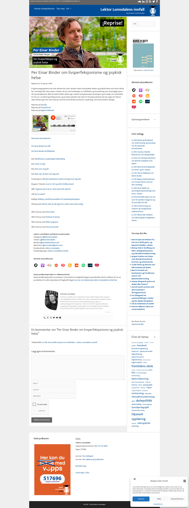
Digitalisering (137, 354)
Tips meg (60, 9)
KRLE (133, 372)
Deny (159, 499)
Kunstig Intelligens (141, 373)
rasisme (143, 388)
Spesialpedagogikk (140, 407)
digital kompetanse (138, 357)
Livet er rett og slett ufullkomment (60, 184)
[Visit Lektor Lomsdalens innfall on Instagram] (147, 2)
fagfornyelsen (137, 362)
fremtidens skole (142, 366)
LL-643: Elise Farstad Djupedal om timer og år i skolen (143, 168)
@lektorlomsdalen (50, 237)
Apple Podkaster (47, 110)
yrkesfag (135, 426)
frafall (145, 363)
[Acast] (37, 265)
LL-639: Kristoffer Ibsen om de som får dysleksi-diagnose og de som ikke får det (143, 199)
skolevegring (147, 404)
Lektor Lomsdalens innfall (122, 9)
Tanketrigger (64, 306)
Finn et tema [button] (140, 337)
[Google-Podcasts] (50, 265)
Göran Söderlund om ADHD (143, 303)
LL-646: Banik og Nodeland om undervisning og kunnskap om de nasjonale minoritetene (143, 144)
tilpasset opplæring (139, 416)
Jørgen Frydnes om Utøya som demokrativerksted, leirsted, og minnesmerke (142, 259)
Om (67, 9)
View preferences (177, 499)
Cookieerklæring (158, 504)
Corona (151, 343)
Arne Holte (50, 211)
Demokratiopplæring (140, 348)
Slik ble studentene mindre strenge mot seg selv (61, 179)
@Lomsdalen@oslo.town (53, 245)
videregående (143, 423)
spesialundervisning (138, 410)
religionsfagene (136, 391)
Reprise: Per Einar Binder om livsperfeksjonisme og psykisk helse (61, 134)
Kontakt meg (81, 466)
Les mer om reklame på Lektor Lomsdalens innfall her (96, 280)
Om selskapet (87, 456)
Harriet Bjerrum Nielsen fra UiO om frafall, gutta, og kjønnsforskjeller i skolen (143, 242)
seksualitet (148, 393)
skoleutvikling (137, 404)
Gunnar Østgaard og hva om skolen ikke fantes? (143, 283)
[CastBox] (57, 265)
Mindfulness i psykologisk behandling (50, 158)
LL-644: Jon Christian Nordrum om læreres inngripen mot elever (143, 161)
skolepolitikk (144, 400)
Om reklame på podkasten (93, 459)
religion (149, 387)
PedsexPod (83, 306)
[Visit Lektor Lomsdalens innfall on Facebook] (157, 2)
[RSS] (70, 265)
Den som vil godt (42, 168)
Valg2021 (134, 423)
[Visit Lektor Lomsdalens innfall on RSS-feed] (150, 2)
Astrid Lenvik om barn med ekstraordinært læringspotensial (143, 289)
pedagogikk (147, 385)
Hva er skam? (40, 194)
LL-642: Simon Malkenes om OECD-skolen (143, 174)
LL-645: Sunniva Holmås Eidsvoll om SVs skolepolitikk (143, 153)
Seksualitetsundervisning (143, 396)
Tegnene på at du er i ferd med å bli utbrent (53, 189)
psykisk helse (136, 388)
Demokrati (142, 345)
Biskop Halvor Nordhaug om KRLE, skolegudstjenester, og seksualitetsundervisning (143, 250)
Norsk (140, 385)
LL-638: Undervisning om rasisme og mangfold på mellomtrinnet (141, 208)
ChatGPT (146, 343)
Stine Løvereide (52, 226)
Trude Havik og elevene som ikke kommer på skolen (143, 266)
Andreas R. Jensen (53, 217)
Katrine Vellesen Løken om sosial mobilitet (142, 308)
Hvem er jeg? (40, 163)
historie (133, 370)
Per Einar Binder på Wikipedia (43, 151)
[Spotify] (84, 265)
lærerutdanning (140, 379)
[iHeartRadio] (98, 265)
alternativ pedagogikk (137, 343)
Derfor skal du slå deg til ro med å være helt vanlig (62, 204)
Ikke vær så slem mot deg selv (47, 174)
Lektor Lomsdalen (52, 248)
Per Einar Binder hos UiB (40, 146)
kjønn (150, 370)
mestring (147, 382)
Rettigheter (145, 391)
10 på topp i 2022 (82, 472)
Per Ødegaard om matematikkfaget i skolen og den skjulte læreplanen (142, 298)
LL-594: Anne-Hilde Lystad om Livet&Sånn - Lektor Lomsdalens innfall (69, 342)
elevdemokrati (146, 360)
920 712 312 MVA (101, 446)
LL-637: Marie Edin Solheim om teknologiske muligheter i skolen (143, 217)
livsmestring (136, 376)
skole (133, 401)
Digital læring (137, 359)
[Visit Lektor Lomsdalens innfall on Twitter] (153, 2)
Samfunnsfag (138, 393)
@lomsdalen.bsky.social (49, 242)
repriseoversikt (138, 324)
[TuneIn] (91, 265)
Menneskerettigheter (138, 382)
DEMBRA (134, 346)
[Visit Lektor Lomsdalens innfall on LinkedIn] (143, 2)
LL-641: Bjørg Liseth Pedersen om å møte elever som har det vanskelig (143, 182)
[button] (185, 481)
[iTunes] (64, 265)
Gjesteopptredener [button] (141, 119)
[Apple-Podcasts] (43, 265)
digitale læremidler (146, 351)
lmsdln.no (108, 312)
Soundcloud (46, 107)
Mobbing (134, 385)
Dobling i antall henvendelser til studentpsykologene (59, 199)
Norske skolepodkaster (44, 9)
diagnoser (135, 351)
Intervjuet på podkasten (41, 138)
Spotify (44, 104)
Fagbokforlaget (148, 70)
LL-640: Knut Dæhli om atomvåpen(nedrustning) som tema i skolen (143, 191)
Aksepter (141, 499)
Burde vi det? (95, 302)
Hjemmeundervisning (142, 370)
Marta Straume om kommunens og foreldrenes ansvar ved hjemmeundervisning (143, 274)
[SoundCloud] (77, 265)
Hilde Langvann (52, 222)
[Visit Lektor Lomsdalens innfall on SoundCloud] (139, 2)
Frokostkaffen (73, 306)
